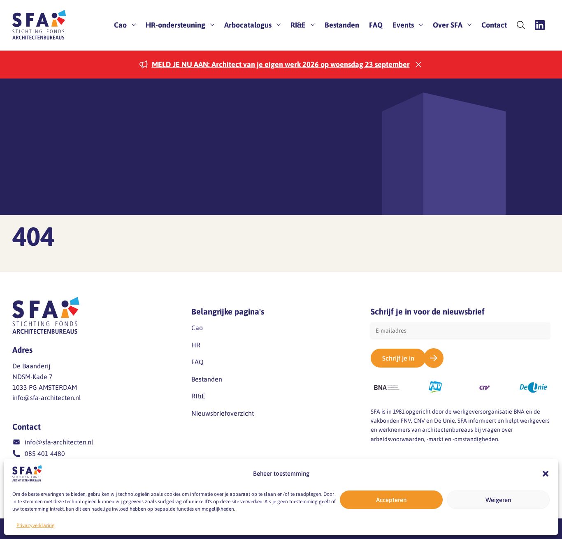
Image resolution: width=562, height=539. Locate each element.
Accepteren (391, 499)
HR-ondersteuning (175, 25)
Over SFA (447, 25)
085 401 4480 (45, 453)
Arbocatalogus (248, 25)
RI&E (298, 25)
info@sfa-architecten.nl (46, 397)
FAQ (376, 25)
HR (195, 345)
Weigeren (498, 499)
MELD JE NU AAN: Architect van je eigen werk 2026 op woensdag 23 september (281, 64)
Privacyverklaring (35, 525)
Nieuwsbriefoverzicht (222, 413)
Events (403, 25)
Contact (494, 25)
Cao (120, 25)
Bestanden (342, 25)
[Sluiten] (418, 64)
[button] (545, 474)
